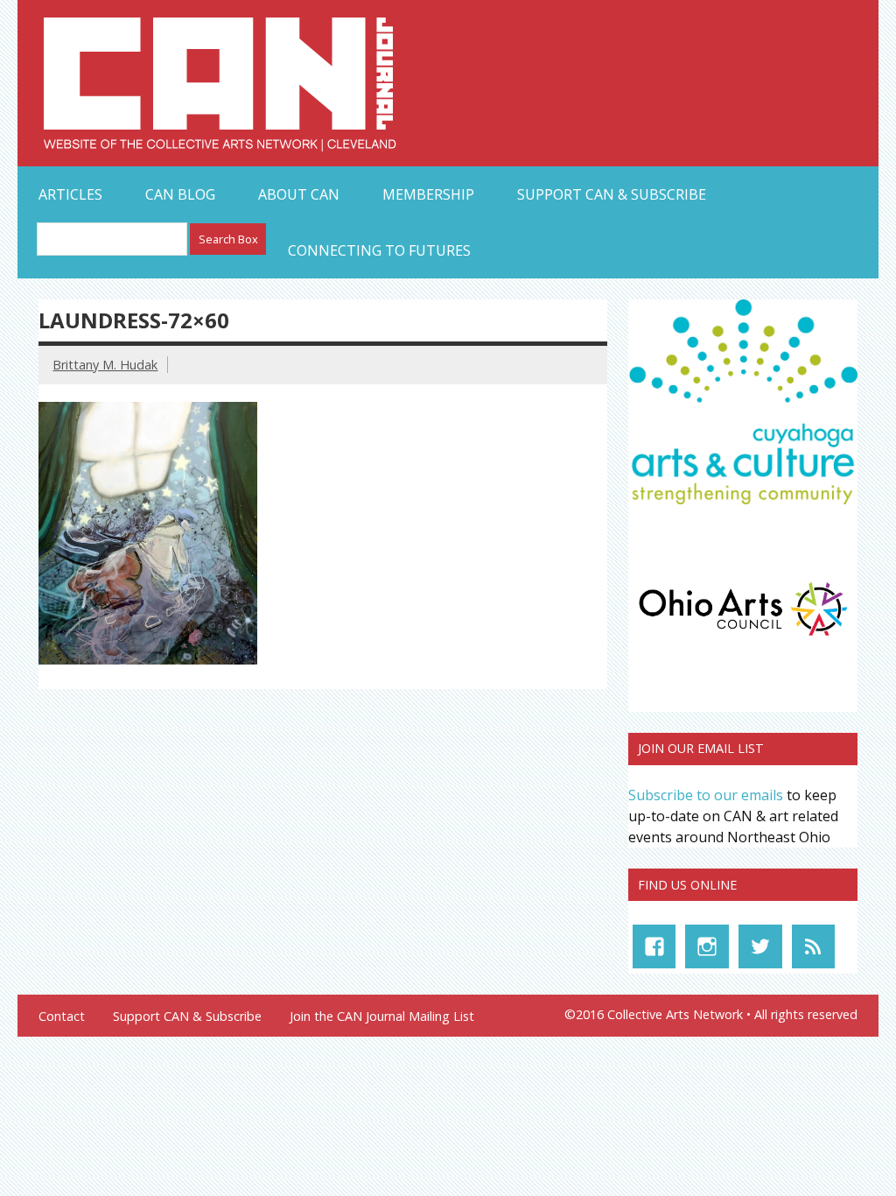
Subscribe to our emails (705, 795)
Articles (70, 194)
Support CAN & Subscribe (611, 194)
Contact (61, 1016)
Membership (428, 194)
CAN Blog (180, 194)
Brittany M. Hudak (105, 364)
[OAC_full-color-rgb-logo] (743, 639)
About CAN (299, 194)
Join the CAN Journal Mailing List (382, 1016)
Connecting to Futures (379, 250)
